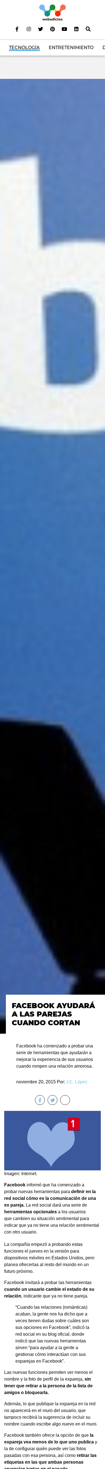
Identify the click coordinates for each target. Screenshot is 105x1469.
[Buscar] (88, 29)
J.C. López (76, 1081)
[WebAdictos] (52, 12)
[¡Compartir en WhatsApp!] (65, 1100)
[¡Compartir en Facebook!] (40, 1100)
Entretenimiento (71, 47)
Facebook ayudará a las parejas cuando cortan (53, 1014)
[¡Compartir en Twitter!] (52, 1100)
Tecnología (24, 47)
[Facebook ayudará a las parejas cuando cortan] (52, 555)
